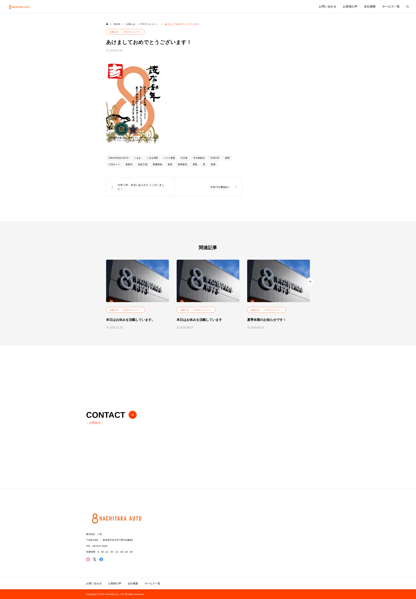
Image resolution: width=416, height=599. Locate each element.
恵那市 (129, 164)
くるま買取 (152, 158)
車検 (213, 164)
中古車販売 (199, 158)
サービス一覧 (391, 6)
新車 (170, 164)
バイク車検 (169, 158)
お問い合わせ (327, 6)
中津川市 (214, 158)
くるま (137, 158)
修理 (227, 158)
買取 (195, 164)
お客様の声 (350, 6)
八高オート (114, 164)
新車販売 (182, 164)
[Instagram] (88, 559)
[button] (310, 281)
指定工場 (142, 164)
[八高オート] (19, 6)
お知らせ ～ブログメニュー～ (125, 32)
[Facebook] (101, 559)
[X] (94, 559)
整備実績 (157, 164)
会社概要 (370, 6)
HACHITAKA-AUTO (118, 158)
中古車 (184, 158)
